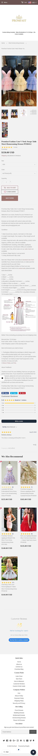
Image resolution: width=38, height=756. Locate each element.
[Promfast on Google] (14, 741)
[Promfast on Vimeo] (31, 741)
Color (3, 169)
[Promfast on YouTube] (27, 741)
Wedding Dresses (19, 713)
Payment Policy (19, 698)
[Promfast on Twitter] (4, 741)
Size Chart (19, 679)
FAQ (15, 363)
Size (2, 161)
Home (3, 43)
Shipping (4, 155)
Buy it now (10, 198)
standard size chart (28, 260)
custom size (21, 268)
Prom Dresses (19, 710)
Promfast (14, 746)
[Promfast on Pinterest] (10, 741)
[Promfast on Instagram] (18, 741)
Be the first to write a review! (19, 640)
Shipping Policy (19, 701)
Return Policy (7, 363)
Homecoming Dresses (19, 717)
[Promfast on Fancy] (33, 741)
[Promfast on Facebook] (7, 741)
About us (19, 664)
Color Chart (19, 676)
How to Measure (19, 681)
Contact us (19, 666)
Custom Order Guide (19, 686)
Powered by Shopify (23, 746)
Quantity (4, 178)
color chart (28, 249)
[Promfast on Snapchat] (21, 741)
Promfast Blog (19, 669)
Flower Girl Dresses (19, 720)
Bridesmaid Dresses (19, 715)
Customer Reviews (19, 684)
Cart (25, 2)
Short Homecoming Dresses (16, 43)
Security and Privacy (19, 703)
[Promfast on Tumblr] (24, 741)
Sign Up (33, 732)
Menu (5, 2)
